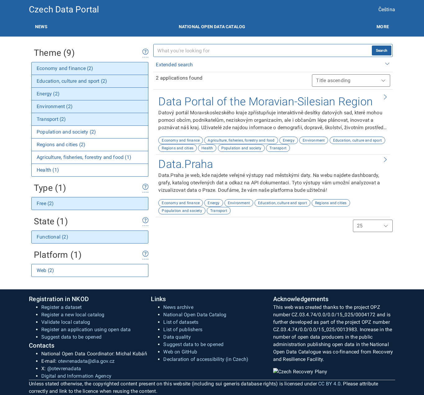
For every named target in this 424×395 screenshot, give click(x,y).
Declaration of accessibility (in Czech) (205, 359)
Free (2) (45, 203)
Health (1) (48, 170)
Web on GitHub (180, 352)
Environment (314, 140)
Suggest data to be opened (71, 337)
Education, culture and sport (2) (72, 81)
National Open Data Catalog (194, 315)
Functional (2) (52, 237)
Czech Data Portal (64, 9)
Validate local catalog (65, 322)
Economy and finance (181, 140)
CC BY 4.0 (329, 384)
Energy (289, 140)
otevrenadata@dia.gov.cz (86, 361)
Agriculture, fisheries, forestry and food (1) (84, 157)
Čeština (386, 9)
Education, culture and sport (357, 140)
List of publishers (182, 329)
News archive (178, 307)
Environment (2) (55, 106)
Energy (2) (48, 94)
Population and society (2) (66, 132)
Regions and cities (177, 148)
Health (207, 148)
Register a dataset (61, 307)
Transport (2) (51, 119)
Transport (277, 148)
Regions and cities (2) (61, 144)
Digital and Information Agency (76, 376)
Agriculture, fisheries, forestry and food (241, 140)
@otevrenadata (64, 368)
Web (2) (45, 270)
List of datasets (180, 322)
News (41, 26)
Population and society (241, 148)
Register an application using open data (86, 329)
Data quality (177, 337)
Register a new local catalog (73, 315)
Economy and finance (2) (65, 68)
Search (381, 50)
